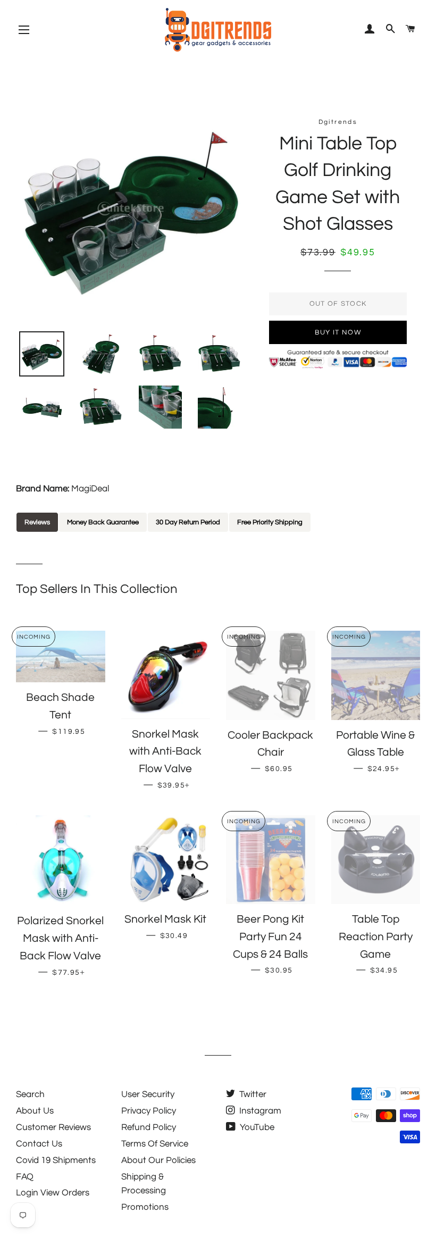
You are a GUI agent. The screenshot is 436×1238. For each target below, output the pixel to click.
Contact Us (39, 1144)
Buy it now (338, 332)
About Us (35, 1111)
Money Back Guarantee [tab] (103, 522)
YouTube (256, 1127)
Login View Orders (52, 1193)
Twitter (251, 1094)
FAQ (24, 1177)
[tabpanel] (218, 540)
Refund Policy (148, 1127)
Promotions (145, 1207)
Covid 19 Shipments (56, 1160)
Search (30, 1094)
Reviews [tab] (37, 522)
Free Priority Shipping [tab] (270, 522)
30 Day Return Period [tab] (188, 522)
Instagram (259, 1111)
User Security (147, 1094)
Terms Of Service (154, 1144)
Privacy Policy (148, 1111)
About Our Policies (158, 1160)
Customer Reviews (53, 1127)
